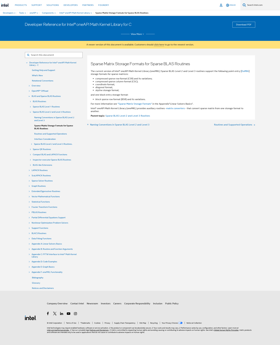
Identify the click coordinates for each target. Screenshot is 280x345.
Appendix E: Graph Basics (43, 267)
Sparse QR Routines (42, 149)
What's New (37, 75)
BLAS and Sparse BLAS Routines (46, 96)
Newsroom (92, 303)
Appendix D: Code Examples (44, 261)
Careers (117, 303)
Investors (105, 303)
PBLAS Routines (39, 212)
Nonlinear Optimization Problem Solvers (50, 223)
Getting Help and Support (43, 70)
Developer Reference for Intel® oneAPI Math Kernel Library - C (52, 63)
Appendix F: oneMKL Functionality (47, 272)
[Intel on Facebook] (48, 314)
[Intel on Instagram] (75, 314)
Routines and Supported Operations (50, 133)
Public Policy (171, 303)
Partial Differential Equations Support (48, 217)
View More (136, 34)
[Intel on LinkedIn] (62, 314)
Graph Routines (39, 186)
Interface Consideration (45, 139)
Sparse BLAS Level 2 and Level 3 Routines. (53, 144)
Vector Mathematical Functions (46, 196)
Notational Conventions (42, 80)
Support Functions (40, 228)
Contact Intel (77, 303)
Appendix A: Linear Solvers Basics (47, 244)
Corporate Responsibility (137, 303)
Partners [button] (88, 5)
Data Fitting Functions (41, 238)
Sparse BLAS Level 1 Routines (46, 106)
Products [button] (21, 5)
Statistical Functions (41, 202)
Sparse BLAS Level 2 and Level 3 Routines (52, 112)
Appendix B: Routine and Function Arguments (52, 249)
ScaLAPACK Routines (41, 175)
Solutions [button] (53, 5)
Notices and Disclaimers (43, 288)
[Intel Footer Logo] (30, 317)
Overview (36, 85)
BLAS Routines (39, 101)
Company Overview (57, 303)
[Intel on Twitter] (55, 314)
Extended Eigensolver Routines (46, 191)
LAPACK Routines (40, 170)
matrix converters (175, 108)
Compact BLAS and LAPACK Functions (50, 154)
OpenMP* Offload (40, 91)
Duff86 (245, 71)
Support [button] (37, 5)
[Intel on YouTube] (68, 314)
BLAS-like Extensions (42, 165)
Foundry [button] (103, 5)
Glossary (36, 283)
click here (159, 44)
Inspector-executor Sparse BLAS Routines (52, 160)
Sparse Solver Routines (42, 181)
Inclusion (157, 303)
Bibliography (37, 277)
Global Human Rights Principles (226, 330)
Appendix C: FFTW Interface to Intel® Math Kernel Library (54, 255)
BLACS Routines (39, 233)
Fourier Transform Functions (44, 207)
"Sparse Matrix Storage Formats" (135, 103)
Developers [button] (71, 5)
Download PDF (244, 24)
